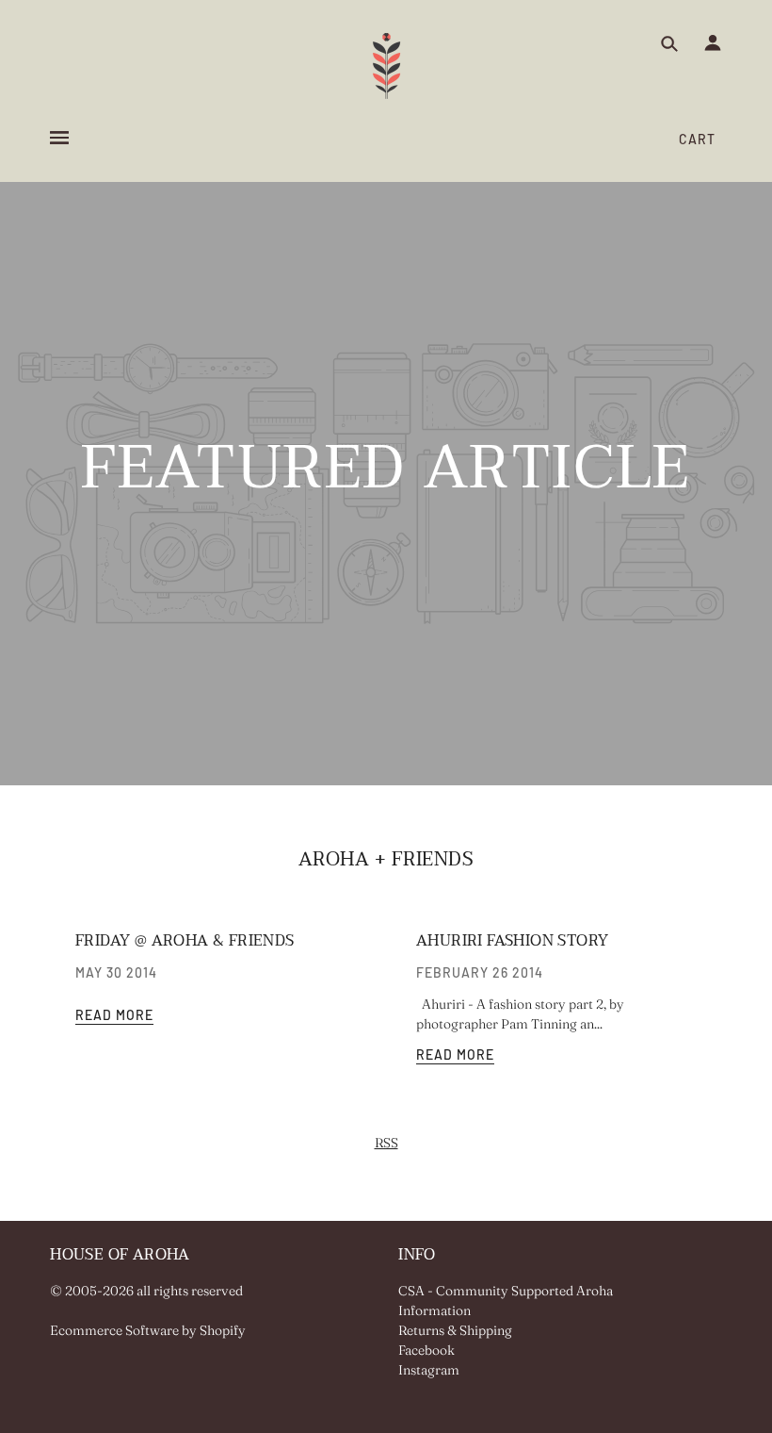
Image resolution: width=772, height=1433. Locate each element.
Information (434, 1310)
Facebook (426, 1350)
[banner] (386, 66)
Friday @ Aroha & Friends (185, 941)
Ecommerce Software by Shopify (148, 1330)
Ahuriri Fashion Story (512, 941)
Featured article (386, 477)
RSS (386, 1142)
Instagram (428, 1369)
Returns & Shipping (455, 1330)
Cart (697, 139)
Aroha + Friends (386, 860)
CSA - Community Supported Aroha (505, 1290)
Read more (114, 1016)
